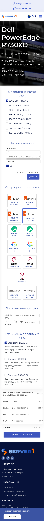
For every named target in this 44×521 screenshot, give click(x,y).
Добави (33, 177)
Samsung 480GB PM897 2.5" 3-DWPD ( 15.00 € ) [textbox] (24, 157)
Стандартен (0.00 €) (18, 343)
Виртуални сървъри (13, 473)
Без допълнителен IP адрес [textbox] (27, 315)
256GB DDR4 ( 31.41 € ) (20, 119)
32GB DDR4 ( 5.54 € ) (19, 101)
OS (11, 166)
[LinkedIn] (12, 458)
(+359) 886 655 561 (23, 4)
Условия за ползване (14, 491)
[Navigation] (41, 16)
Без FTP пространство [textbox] (26, 322)
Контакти (8, 487)
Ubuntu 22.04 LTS (29, 219)
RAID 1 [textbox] (11, 161)
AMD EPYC (9, 477)
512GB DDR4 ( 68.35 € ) (20, 128)
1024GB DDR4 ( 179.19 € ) (21, 133)
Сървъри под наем (13, 469)
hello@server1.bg (23, 8)
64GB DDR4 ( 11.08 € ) (19, 105)
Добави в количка (22, 434)
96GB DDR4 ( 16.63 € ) (19, 110)
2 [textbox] (8, 152)
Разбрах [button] (12, 517)
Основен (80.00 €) (17, 359)
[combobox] (23, 152)
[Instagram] (8, 458)
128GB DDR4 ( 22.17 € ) (20, 114)
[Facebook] (3, 458)
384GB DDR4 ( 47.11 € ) (20, 124)
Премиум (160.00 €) (18, 375)
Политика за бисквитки (15, 495)
